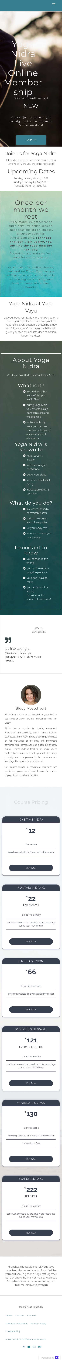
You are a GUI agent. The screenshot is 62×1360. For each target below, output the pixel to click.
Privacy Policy (38, 1323)
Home (9, 1315)
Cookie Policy (13, 1331)
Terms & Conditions (16, 1323)
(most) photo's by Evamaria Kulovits (25, 1339)
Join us (31, 140)
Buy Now (31, 868)
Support (31, 1315)
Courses (19, 1315)
